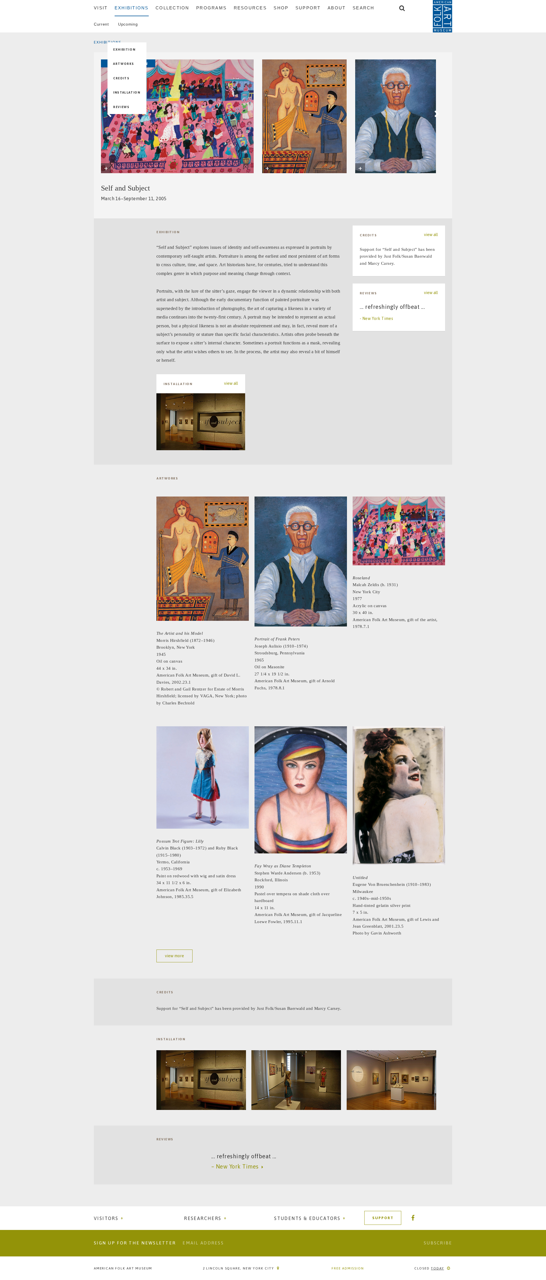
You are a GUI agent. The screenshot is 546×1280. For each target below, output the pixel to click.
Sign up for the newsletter (135, 1242)
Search (364, 7)
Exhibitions (132, 7)
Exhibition (124, 49)
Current (101, 24)
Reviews (121, 107)
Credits (121, 78)
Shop (281, 7)
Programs (211, 7)
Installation (126, 92)
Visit (100, 7)
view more (174, 956)
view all (231, 383)
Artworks (123, 63)
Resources (250, 7)
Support (308, 7)
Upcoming (128, 24)
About (337, 7)
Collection (172, 7)
